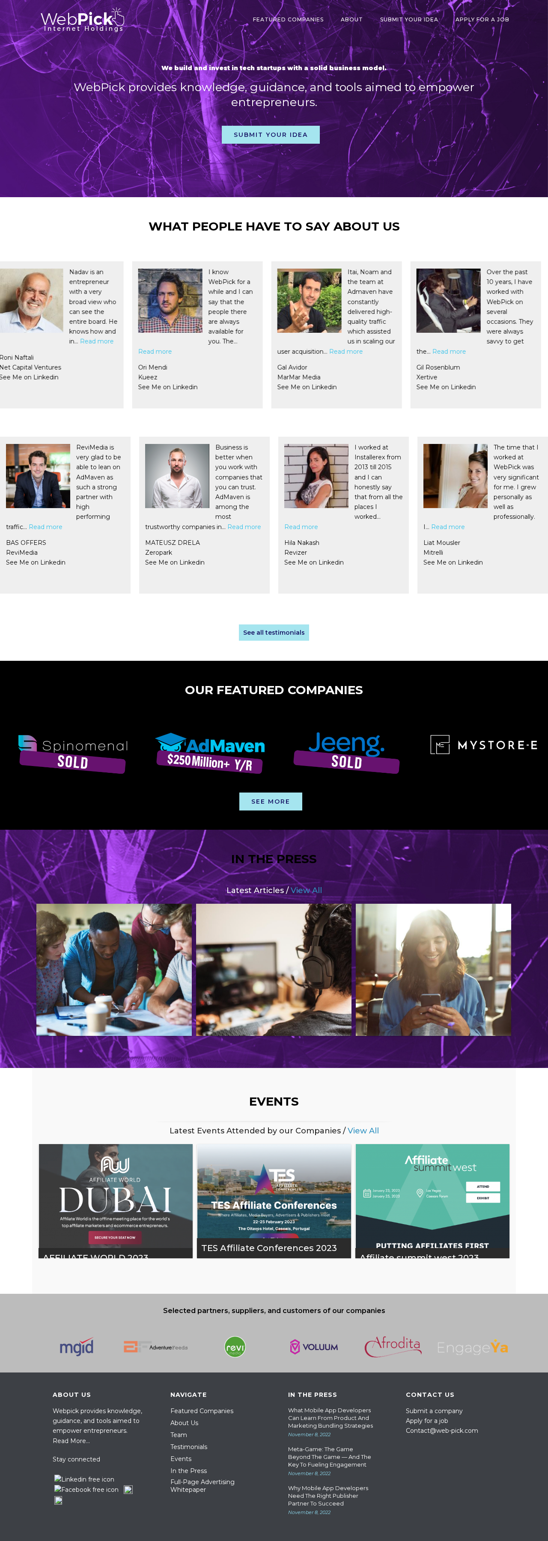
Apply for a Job (482, 19)
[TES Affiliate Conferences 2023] (274, 1201)
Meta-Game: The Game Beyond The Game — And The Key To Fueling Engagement (329, 1457)
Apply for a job (427, 1421)
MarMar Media (55, 377)
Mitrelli (216, 552)
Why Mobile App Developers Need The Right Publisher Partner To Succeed (328, 1496)
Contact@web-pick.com (442, 1431)
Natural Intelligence (374, 552)
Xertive (183, 377)
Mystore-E (500, 552)
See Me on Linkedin (63, 387)
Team (178, 1435)
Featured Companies (201, 1411)
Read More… (71, 1441)
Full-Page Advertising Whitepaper (202, 1486)
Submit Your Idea (409, 19)
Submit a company (434, 1411)
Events (180, 1459)
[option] (68, 752)
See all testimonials (274, 632)
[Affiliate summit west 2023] (432, 1201)
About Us (184, 1423)
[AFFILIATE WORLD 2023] (116, 1201)
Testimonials (188, 1447)
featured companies (288, 19)
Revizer (78, 552)
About (352, 19)
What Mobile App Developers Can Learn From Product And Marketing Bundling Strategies (330, 1418)
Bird (318, 377)
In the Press (188, 1471)
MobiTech (465, 377)
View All (306, 890)
